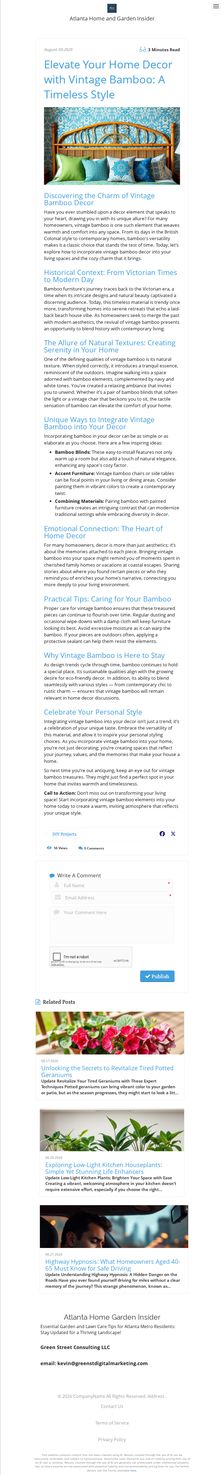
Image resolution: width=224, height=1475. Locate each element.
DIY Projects (64, 834)
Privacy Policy (112, 1440)
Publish (160, 976)
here (133, 1470)
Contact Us (112, 1406)
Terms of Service (112, 1423)
